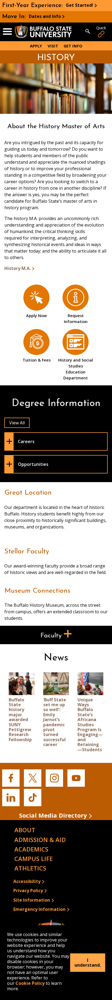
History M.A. (17, 268)
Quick (101, 27)
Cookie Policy (30, 983)
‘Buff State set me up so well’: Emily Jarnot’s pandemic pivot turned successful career (54, 722)
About (24, 830)
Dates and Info (45, 16)
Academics (31, 849)
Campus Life (33, 858)
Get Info (73, 46)
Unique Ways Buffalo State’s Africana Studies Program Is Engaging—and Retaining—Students (90, 725)
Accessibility (27, 881)
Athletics (30, 868)
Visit (53, 46)
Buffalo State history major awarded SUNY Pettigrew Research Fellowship (20, 720)
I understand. (87, 962)
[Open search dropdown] (87, 32)
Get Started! (79, 5)
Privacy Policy (28, 890)
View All (17, 423)
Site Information (31, 900)
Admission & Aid (40, 840)
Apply (36, 46)
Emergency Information (39, 909)
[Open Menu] (7, 32)
